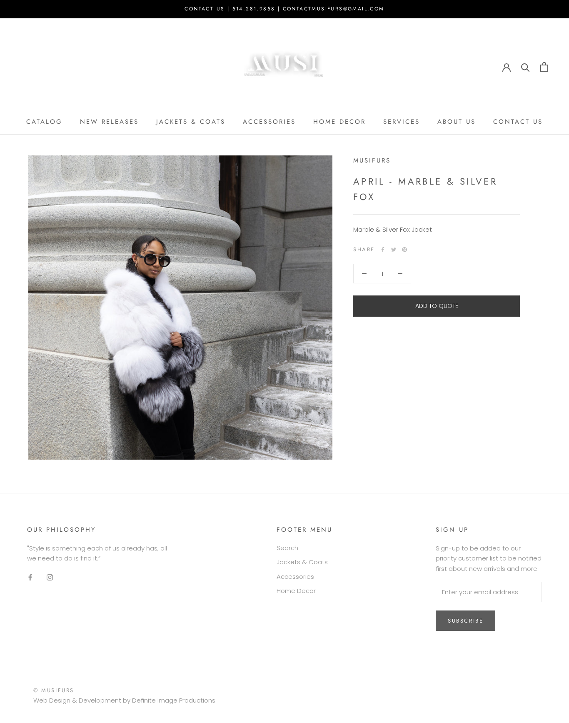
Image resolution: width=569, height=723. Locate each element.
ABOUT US (456, 121)
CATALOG (44, 121)
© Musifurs (53, 690)
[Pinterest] (404, 249)
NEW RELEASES (109, 121)
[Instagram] (50, 577)
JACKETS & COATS (190, 121)
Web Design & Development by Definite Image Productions (124, 700)
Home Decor (296, 590)
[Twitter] (393, 249)
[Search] (525, 67)
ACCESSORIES (269, 121)
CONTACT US (518, 121)
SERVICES (401, 121)
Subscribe (465, 621)
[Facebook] (382, 249)
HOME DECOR (339, 121)
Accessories (295, 576)
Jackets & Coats (302, 562)
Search (287, 547)
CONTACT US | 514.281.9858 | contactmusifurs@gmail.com (284, 9)
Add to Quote (436, 306)
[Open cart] (544, 67)
